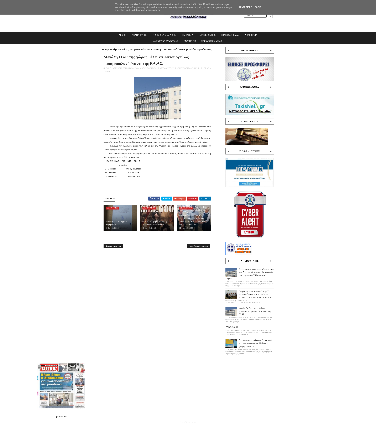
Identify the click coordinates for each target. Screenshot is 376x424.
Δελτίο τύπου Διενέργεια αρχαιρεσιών (116, 223)
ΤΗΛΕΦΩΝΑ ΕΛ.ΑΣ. (230, 35)
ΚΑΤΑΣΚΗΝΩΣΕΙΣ (207, 35)
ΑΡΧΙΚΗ (122, 35)
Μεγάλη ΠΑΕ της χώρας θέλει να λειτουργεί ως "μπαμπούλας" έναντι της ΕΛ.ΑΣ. (255, 311)
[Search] (269, 15)
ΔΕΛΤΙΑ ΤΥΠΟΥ (139, 35)
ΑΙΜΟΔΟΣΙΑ (187, 35)
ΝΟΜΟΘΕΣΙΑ (251, 35)
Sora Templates (188, 422)
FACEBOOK (189, 41)
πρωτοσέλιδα (61, 416)
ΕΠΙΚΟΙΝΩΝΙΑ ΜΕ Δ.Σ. (212, 41)
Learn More (245, 7)
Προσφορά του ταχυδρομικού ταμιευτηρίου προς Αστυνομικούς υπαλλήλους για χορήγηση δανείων (256, 343)
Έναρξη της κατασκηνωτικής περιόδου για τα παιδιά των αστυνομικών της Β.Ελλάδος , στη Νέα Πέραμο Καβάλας (255, 294)
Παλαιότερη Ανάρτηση (198, 246)
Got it (258, 7)
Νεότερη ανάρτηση (113, 246)
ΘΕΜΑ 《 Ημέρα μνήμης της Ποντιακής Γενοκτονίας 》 (154, 223)
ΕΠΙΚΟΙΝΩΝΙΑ (231, 327)
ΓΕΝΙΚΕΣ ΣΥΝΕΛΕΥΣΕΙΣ (164, 35)
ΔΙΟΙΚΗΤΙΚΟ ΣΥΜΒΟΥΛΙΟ (165, 41)
